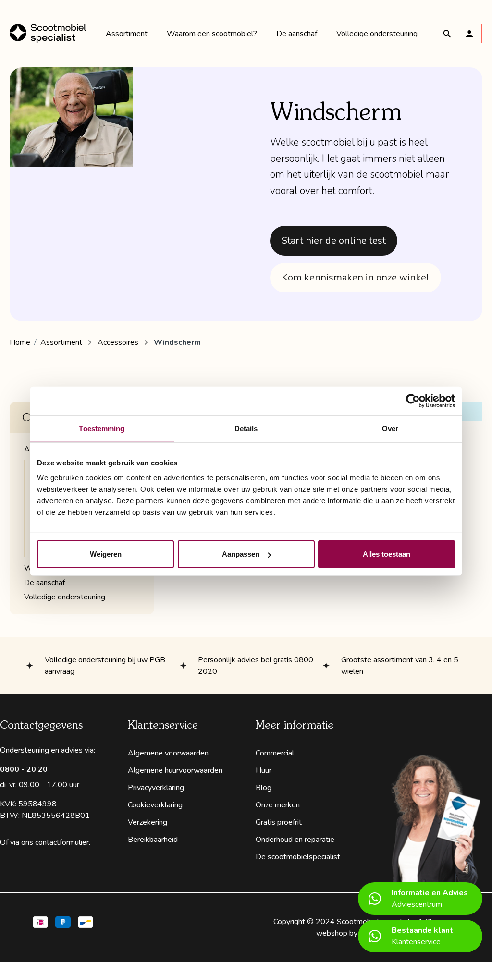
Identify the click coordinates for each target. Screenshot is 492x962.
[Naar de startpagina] (48, 33)
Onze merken (278, 805)
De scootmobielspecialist (298, 857)
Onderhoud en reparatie (295, 839)
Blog (263, 787)
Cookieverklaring (155, 805)
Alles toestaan (386, 554)
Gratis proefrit (279, 822)
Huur (263, 770)
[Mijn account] (469, 33)
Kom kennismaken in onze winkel (356, 277)
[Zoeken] (447, 33)
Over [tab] (390, 428)
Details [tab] (246, 428)
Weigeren (106, 554)
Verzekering (147, 822)
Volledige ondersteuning (64, 597)
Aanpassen (240, 554)
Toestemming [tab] (101, 428)
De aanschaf (44, 582)
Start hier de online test (334, 240)
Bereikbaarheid (153, 839)
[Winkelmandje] (481, 33)
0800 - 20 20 (24, 769)
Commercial (275, 753)
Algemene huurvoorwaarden (175, 770)
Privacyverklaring (156, 787)
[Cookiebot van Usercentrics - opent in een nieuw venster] (413, 400)
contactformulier (62, 842)
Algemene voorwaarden (168, 753)
